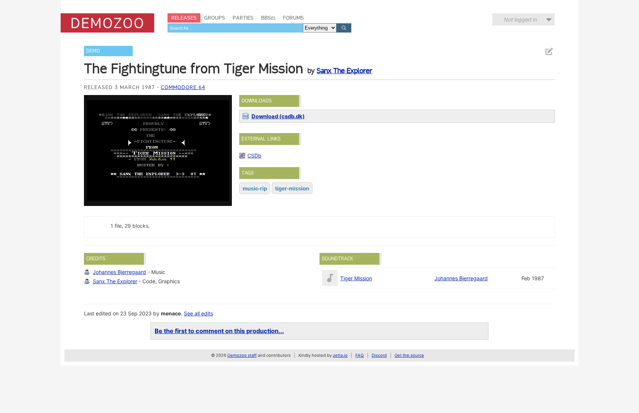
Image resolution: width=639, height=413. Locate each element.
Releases (184, 17)
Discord (379, 355)
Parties (243, 17)
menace (171, 313)
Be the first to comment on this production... (219, 331)
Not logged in (520, 19)
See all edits (198, 313)
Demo (93, 51)
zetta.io (340, 355)
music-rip (255, 188)
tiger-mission (292, 188)
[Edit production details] (548, 51)
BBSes (268, 17)
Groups (214, 17)
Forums (293, 17)
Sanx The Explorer (344, 70)
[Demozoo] (107, 23)
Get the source (409, 355)
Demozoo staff (242, 355)
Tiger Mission (356, 278)
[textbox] (235, 28)
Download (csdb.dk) (278, 116)
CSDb (254, 155)
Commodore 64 (183, 87)
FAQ (359, 355)
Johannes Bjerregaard (119, 272)
